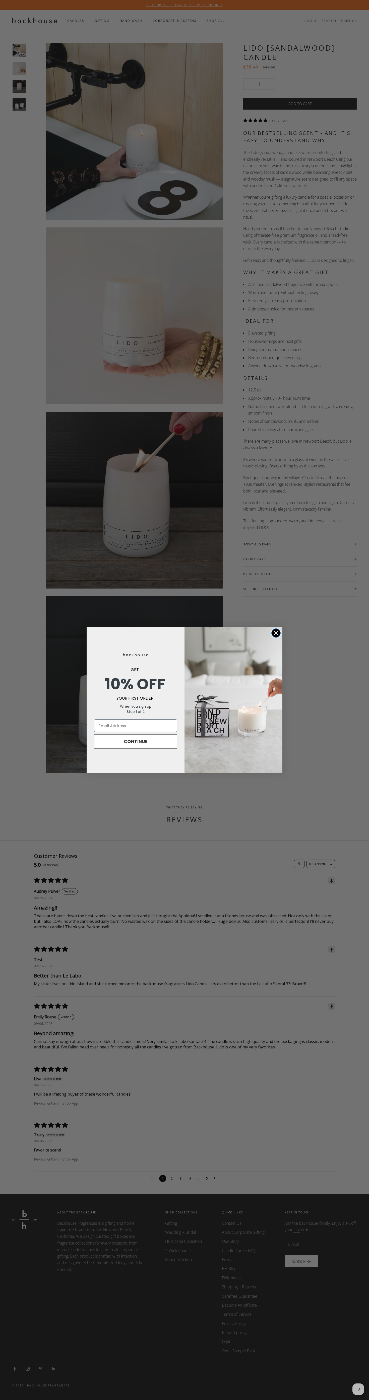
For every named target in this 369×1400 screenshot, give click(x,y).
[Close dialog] (276, 633)
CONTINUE (136, 741)
